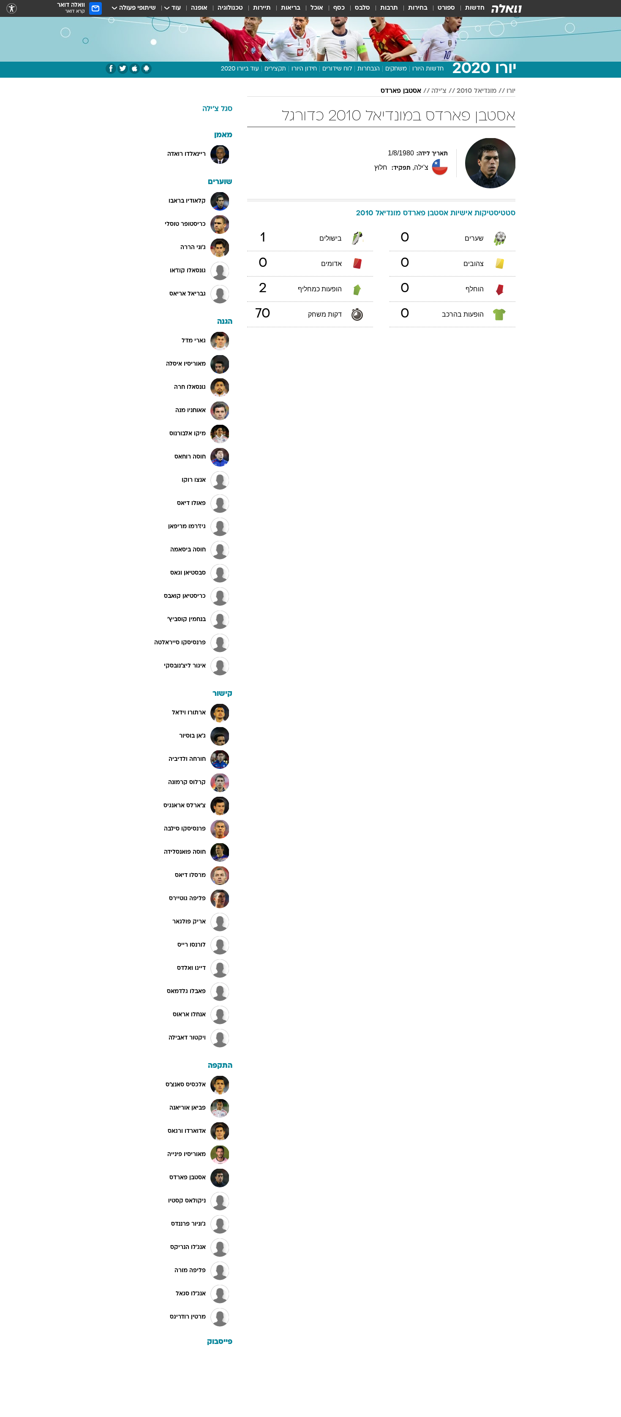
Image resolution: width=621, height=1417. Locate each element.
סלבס (362, 8)
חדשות (475, 8)
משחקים (396, 69)
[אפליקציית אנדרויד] (146, 68)
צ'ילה (439, 91)
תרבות (389, 8)
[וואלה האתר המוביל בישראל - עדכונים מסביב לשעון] (506, 8)
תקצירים (275, 69)
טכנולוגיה (230, 8)
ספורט (446, 8)
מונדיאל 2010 (476, 91)
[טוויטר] (122, 68)
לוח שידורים (337, 69)
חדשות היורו (428, 69)
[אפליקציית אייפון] (134, 68)
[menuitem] (470, 8)
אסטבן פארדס (401, 91)
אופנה (199, 8)
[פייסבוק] (111, 68)
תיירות (262, 8)
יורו (511, 91)
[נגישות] (11, 8)
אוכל (316, 8)
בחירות (418, 8)
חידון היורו (304, 69)
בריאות (290, 8)
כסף (339, 8)
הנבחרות (368, 69)
